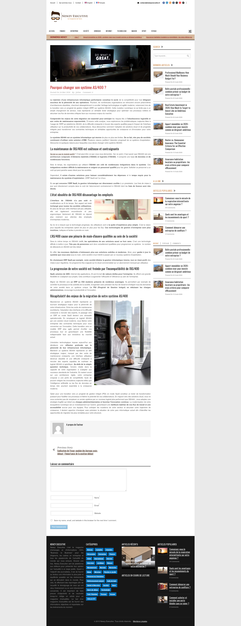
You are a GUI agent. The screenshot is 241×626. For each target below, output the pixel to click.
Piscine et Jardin (110, 572)
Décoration (91, 554)
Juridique (97, 31)
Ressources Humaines (95, 576)
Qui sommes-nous (65, 3)
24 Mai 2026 (65, 92)
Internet (109, 31)
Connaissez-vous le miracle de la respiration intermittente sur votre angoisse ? (177, 201)
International (98, 558)
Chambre (109, 550)
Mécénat (98, 572)
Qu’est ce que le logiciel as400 (62, 154)
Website (97, 513)
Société (86, 31)
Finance (62, 31)
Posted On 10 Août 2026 (173, 152)
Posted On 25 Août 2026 (173, 82)
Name (96, 497)
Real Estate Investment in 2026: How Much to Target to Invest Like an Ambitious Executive (177, 109)
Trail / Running (92, 594)
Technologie (122, 31)
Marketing (112, 567)
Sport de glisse (92, 590)
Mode (89, 572)
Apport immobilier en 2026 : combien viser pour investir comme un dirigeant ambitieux (98, 37)
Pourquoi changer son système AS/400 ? (78, 87)
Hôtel (89, 558)
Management (92, 567)
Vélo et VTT (91, 599)
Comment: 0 (88, 92)
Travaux (103, 594)
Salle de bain (111, 581)
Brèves (90, 550)
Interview (90, 563)
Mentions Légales (140, 621)
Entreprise (74, 31)
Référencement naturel (95, 581)
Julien (78, 92)
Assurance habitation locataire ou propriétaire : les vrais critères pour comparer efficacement (163, 37)
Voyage (154, 31)
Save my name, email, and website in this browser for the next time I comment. (85, 520)
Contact (78, 3)
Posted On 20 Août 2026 (173, 117)
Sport (144, 31)
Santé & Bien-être (93, 585)
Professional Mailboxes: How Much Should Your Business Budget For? (177, 75)
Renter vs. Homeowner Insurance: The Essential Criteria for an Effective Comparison (175, 144)
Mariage (103, 567)
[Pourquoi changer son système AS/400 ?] (100, 63)
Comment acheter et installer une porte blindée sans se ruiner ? (179, 600)
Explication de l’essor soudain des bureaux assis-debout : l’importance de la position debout (77, 452)
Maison (134, 31)
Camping (99, 550)
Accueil (52, 3)
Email (96, 505)
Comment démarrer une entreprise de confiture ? (175, 229)
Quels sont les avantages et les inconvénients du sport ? (177, 216)
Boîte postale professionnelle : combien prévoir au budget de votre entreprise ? (178, 91)
